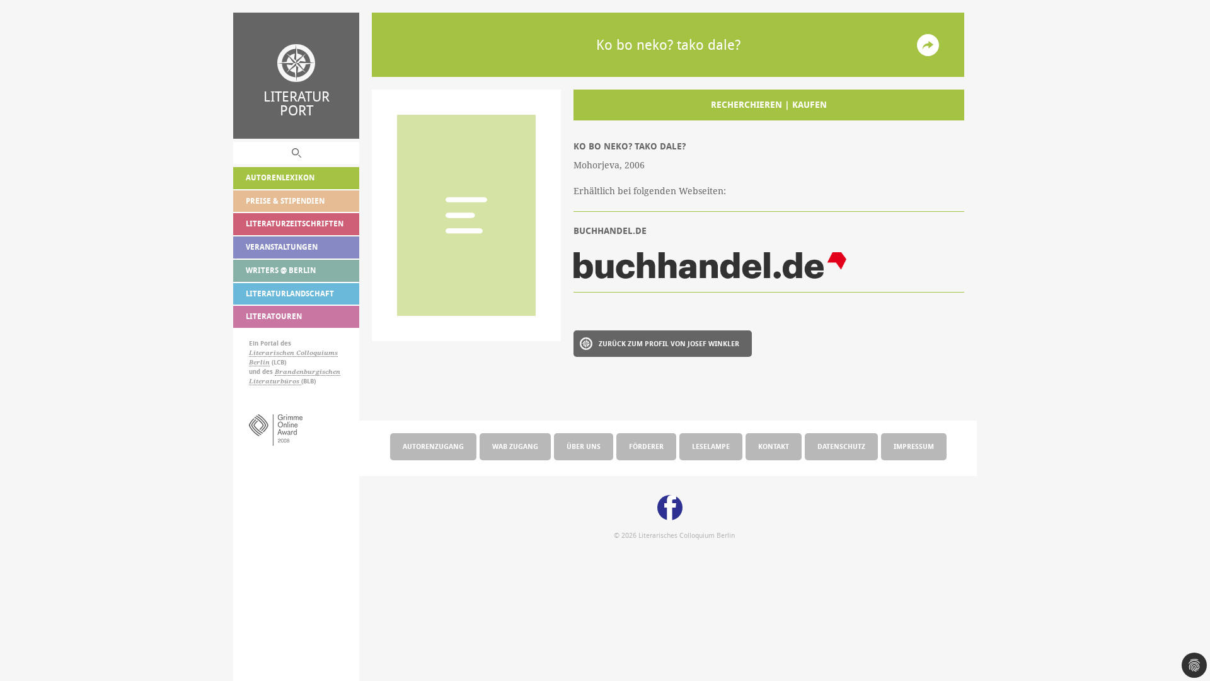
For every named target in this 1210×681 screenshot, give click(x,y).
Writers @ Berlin (281, 270)
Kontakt (773, 446)
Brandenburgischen (307, 371)
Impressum (914, 446)
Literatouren (274, 316)
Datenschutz (841, 446)
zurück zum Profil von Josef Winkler (669, 343)
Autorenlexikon (280, 177)
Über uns (584, 446)
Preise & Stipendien (285, 200)
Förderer (646, 446)
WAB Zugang (515, 446)
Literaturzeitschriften (294, 223)
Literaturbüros (275, 381)
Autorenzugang (433, 446)
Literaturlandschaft (290, 293)
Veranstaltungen (282, 247)
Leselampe (711, 446)
